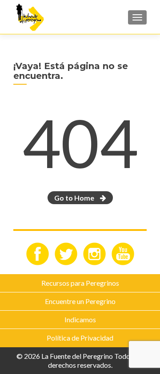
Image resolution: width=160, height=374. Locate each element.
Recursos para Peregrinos (80, 283)
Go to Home (75, 197)
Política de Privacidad (80, 337)
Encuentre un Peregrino (80, 301)
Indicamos (80, 319)
